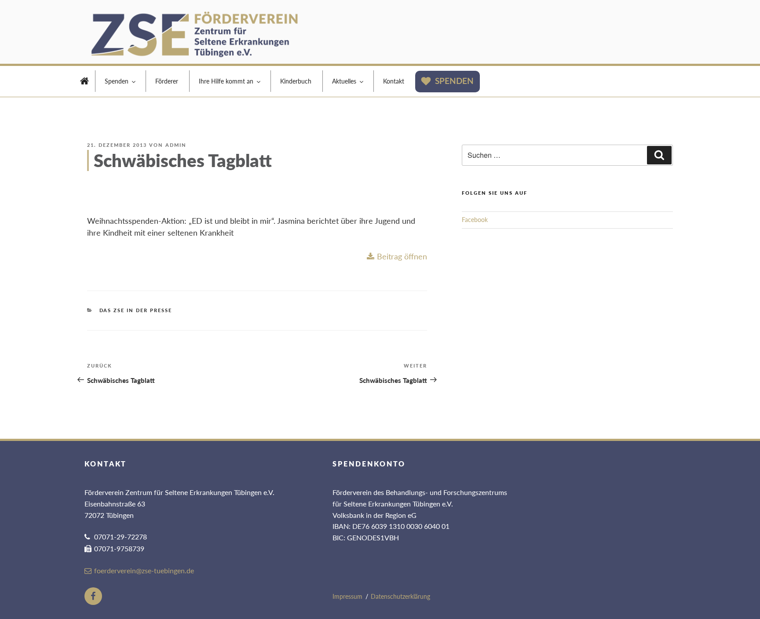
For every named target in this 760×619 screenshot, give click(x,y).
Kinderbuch (295, 81)
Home (84, 82)
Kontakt (393, 81)
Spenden (116, 81)
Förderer (166, 81)
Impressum (347, 596)
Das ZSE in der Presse (135, 310)
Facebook (475, 219)
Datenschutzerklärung (400, 596)
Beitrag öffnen (402, 256)
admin (175, 145)
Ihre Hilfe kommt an (226, 81)
